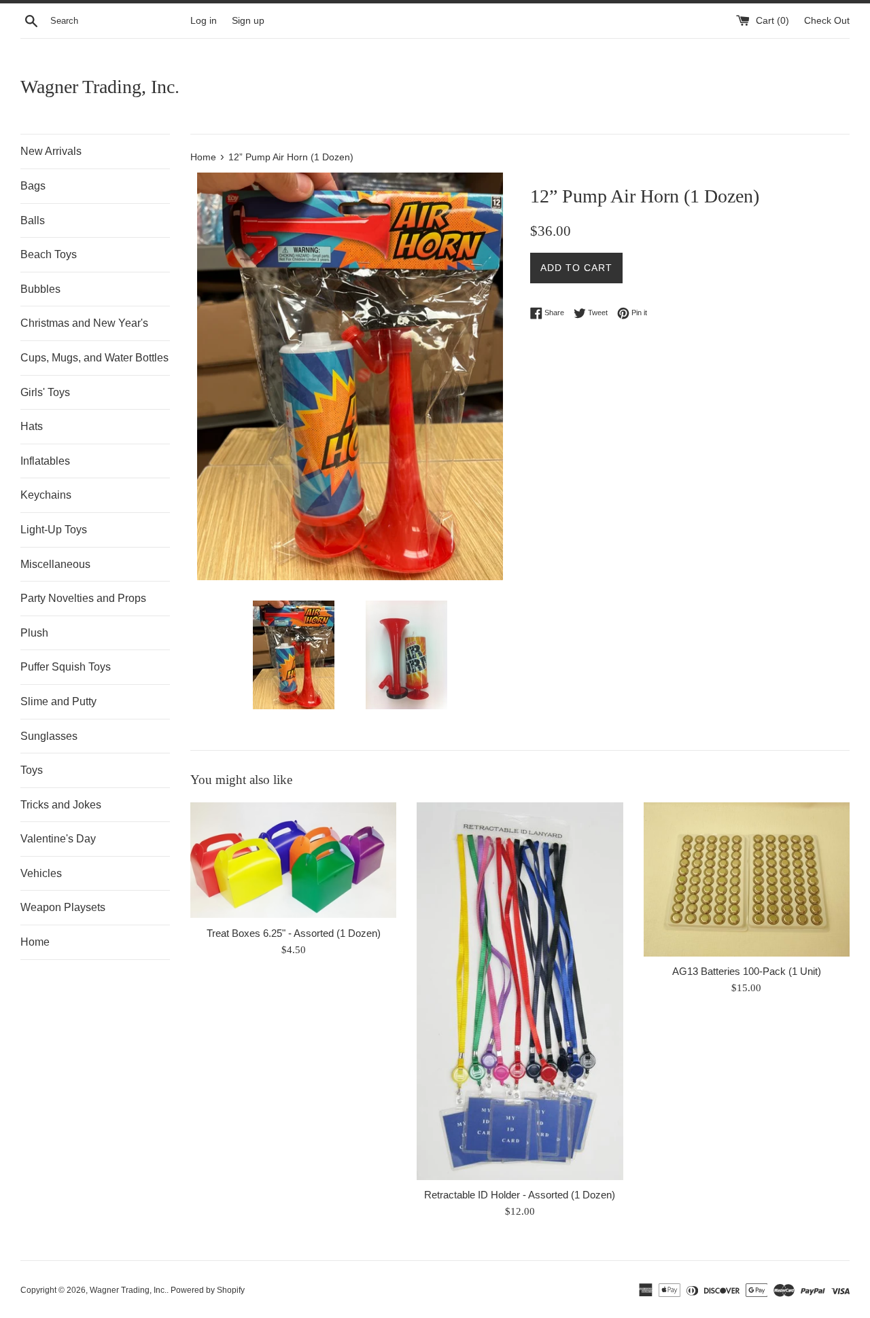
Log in (203, 21)
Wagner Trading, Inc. (99, 86)
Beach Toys (48, 254)
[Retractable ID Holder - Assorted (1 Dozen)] (520, 991)
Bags (33, 186)
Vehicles (41, 873)
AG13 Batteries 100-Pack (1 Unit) (746, 971)
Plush (34, 633)
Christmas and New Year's (84, 323)
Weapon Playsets (62, 907)
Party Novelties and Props (83, 598)
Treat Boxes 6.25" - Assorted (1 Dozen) (294, 933)
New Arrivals (51, 151)
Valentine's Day (58, 838)
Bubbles (40, 289)
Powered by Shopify (208, 1290)
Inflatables (45, 461)
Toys (31, 770)
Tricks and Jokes (60, 805)
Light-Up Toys (53, 529)
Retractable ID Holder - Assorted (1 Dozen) (519, 1194)
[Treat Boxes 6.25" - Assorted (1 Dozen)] (293, 860)
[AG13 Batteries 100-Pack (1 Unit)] (747, 879)
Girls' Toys (45, 392)
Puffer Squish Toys (65, 667)
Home (35, 942)
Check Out (827, 21)
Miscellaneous (55, 564)
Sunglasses (48, 736)
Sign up (248, 21)
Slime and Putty (58, 701)
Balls (32, 220)
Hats (31, 426)
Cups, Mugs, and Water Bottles (94, 357)
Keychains (45, 495)
